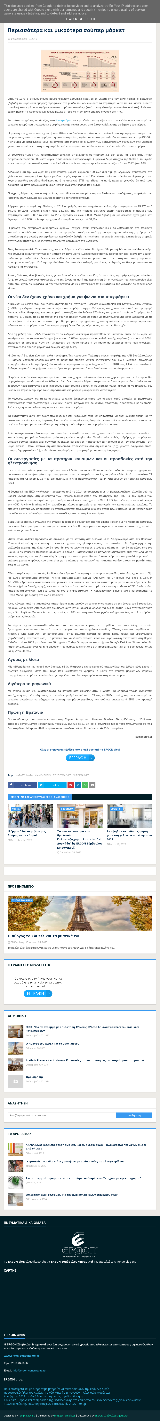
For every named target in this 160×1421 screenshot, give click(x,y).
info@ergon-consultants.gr (29, 1370)
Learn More (74, 19)
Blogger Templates (64, 1415)
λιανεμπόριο (63, 120)
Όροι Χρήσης (35, 1077)
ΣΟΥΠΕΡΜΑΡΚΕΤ (62, 775)
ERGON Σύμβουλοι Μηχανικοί (111, 1415)
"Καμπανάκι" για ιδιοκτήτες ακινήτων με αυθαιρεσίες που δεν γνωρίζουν (75, 1161)
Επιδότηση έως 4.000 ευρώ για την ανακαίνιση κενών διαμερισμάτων (71, 1194)
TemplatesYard (26, 1415)
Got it (91, 19)
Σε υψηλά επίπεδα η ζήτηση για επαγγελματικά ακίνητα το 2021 (129, 835)
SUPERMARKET (81, 775)
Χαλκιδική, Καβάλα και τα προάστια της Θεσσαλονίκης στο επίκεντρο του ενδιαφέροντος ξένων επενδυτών (72, 1400)
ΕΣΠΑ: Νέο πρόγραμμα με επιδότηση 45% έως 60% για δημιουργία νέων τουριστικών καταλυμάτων (82, 1029)
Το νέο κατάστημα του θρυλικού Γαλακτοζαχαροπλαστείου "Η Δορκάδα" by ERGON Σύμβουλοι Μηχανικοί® (79, 839)
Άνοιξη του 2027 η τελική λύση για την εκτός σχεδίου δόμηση (43, 1396)
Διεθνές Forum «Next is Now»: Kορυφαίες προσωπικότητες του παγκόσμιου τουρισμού (85, 1060)
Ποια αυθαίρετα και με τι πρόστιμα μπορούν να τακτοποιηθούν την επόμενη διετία (56, 1389)
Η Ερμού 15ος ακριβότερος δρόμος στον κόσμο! (27, 833)
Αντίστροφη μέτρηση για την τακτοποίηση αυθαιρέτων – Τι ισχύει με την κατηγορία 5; (84, 1178)
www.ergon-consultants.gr (21, 1355)
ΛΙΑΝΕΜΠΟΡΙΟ (43, 775)
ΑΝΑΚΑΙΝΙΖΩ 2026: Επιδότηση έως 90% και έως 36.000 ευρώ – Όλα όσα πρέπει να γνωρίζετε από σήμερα (86, 1146)
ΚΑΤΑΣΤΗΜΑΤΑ (24, 775)
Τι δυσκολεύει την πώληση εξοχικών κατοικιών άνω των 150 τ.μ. (45, 1404)
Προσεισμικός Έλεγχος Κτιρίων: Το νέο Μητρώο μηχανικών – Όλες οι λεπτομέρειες (57, 1392)
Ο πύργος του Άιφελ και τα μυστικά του (44, 936)
